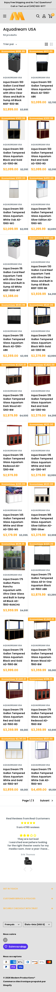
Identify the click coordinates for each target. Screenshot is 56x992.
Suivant (44, 800)
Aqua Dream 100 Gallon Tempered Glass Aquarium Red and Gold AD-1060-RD (42, 156)
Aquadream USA (12, 77)
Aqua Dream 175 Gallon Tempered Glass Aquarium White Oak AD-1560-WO (42, 776)
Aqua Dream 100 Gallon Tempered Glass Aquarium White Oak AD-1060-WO (14, 216)
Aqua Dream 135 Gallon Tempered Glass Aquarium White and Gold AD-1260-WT (42, 462)
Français (9, 924)
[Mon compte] (44, 16)
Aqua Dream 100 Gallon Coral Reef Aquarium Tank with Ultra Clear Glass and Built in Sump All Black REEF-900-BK (14, 93)
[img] (28, 823)
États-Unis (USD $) (35, 924)
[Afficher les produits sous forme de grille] (46, 44)
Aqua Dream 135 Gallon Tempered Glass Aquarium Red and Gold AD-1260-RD (42, 402)
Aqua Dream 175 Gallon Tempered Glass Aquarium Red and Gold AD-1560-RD (14, 717)
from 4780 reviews (28, 827)
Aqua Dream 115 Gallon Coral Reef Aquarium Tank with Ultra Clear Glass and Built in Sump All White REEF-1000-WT (14, 279)
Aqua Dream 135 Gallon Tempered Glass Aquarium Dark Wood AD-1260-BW (14, 402)
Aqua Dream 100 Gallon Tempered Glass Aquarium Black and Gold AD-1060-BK (14, 156)
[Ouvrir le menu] (4, 16)
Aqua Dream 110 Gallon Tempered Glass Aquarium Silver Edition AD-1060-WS (42, 216)
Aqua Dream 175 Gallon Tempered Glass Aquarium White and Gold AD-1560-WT (14, 776)
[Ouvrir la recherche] (38, 16)
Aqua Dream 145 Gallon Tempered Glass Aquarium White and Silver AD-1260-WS (14, 522)
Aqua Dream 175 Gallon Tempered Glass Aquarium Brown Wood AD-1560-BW (42, 657)
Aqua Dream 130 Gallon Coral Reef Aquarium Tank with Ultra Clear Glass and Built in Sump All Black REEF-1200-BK (42, 277)
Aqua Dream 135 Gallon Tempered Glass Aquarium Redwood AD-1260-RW (14, 462)
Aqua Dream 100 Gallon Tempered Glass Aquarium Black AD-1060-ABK (42, 89)
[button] (25, 869)
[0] (50, 16)
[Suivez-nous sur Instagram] (5, 940)
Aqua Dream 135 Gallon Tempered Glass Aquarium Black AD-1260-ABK (14, 343)
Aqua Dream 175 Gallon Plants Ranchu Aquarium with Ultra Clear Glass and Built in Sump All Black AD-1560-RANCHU (14, 592)
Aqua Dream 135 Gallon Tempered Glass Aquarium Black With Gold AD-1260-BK (42, 343)
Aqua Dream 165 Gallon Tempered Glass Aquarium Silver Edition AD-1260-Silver (42, 522)
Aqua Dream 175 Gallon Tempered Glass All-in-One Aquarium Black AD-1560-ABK (42, 582)
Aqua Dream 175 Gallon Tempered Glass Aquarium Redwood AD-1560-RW (42, 717)
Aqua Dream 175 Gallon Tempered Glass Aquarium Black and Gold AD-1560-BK (14, 657)
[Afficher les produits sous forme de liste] (51, 44)
